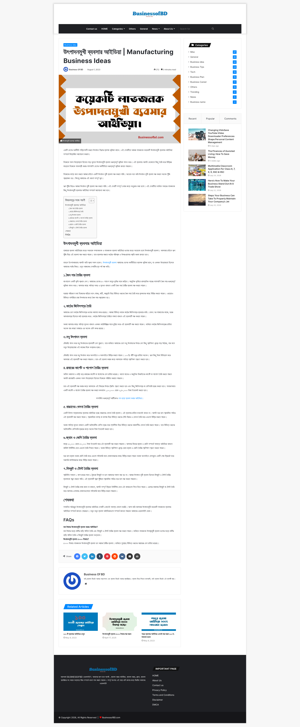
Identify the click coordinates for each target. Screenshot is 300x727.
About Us (168, 29)
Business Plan (197, 77)
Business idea (70, 45)
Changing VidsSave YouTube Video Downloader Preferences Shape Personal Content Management (221, 136)
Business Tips (197, 67)
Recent (192, 118)
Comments (230, 118)
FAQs (67, 234)
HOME (104, 29)
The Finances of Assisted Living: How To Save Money (221, 154)
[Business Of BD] (150, 14)
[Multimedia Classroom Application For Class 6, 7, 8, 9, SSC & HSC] (197, 170)
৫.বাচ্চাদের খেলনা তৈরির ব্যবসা (77, 221)
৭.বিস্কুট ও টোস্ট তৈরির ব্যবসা (77, 227)
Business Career (198, 82)
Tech (192, 72)
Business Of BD (76, 69)
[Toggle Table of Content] (90, 200)
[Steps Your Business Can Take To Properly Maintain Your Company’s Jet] (197, 200)
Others (132, 29)
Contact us (91, 29)
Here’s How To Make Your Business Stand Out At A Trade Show (221, 183)
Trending (194, 92)
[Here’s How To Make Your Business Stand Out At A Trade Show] (197, 185)
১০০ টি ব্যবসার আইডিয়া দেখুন (74, 634)
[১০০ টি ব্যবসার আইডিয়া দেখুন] (80, 622)
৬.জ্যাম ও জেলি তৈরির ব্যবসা (77, 224)
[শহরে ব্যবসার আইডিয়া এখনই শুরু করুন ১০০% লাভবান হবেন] (159, 622)
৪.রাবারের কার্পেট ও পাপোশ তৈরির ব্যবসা (80, 218)
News (155, 29)
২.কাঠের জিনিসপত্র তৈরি (75, 211)
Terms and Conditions (163, 695)
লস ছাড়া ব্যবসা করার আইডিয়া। (131, 398)
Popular (210, 118)
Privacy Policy (159, 690)
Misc (192, 52)
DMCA (155, 704)
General (144, 29)
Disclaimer (157, 700)
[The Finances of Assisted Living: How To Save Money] (197, 155)
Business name (197, 102)
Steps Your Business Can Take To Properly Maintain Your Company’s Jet (222, 198)
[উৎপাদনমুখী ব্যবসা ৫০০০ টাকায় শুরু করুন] (119, 622)
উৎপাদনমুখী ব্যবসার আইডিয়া (75, 205)
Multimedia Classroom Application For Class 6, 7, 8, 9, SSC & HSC (221, 169)
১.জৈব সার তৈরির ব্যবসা (75, 208)
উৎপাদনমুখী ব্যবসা (110, 262)
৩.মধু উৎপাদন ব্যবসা (74, 215)
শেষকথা (68, 231)
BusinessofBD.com (111, 717)
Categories (117, 29)
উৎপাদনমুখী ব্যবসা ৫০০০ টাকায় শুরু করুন (116, 634)
